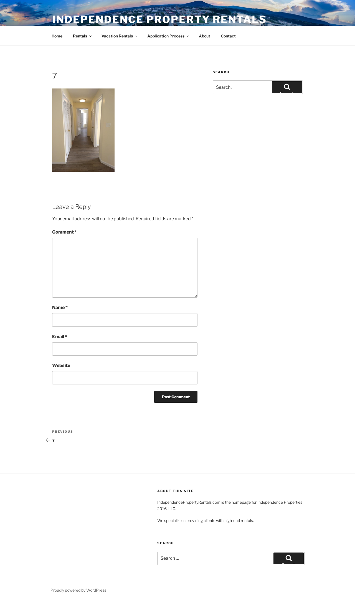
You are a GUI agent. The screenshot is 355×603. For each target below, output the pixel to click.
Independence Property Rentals (159, 19)
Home (57, 36)
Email (59, 336)
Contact (228, 36)
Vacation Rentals (117, 36)
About (204, 36)
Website (61, 365)
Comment (64, 232)
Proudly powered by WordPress (78, 590)
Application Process (165, 36)
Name (60, 307)
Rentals (80, 36)
